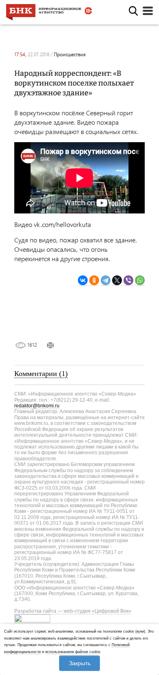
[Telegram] (105, 280)
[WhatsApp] (140, 280)
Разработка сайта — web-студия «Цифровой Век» (72, 611)
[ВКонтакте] (83, 280)
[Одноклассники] (94, 280)
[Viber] (128, 280)
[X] (117, 280)
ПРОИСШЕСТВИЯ (70, 54)
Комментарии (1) (41, 373)
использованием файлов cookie (72, 652)
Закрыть (80, 663)
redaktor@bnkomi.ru (37, 406)
